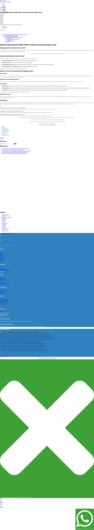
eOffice (1, 254)
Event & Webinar (3, 278)
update (3, 229)
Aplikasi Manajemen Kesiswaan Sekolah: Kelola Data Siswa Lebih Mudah (15, 148)
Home (4, 3)
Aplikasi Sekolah (5, 214)
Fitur (3, 221)
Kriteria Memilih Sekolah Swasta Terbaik (11, 36)
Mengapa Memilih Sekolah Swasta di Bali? (11, 35)
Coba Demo (2, 10)
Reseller (1, 291)
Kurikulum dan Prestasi (10, 41)
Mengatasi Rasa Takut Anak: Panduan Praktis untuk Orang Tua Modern (13, 68)
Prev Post (2, 137)
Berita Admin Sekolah (6, 217)
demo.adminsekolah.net (52, 125)
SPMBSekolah (2, 258)
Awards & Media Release (4, 270)
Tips (3, 227)
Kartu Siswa (2, 252)
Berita (3, 216)
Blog (3, 13)
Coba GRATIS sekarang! (59, 53)
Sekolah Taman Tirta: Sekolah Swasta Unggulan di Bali (13, 37)
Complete (4, 219)
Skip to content (3, 0)
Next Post (2, 138)
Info (2, 222)
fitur (3, 5)
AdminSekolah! (62, 121)
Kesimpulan (7, 42)
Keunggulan (4, 223)
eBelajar (1, 261)
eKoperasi (2, 259)
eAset (1, 255)
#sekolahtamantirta (6, 135)
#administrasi (4, 128)
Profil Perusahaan (3, 268)
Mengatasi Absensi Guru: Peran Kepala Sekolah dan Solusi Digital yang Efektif (14, 92)
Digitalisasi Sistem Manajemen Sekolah (13, 39)
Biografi (3, 218)
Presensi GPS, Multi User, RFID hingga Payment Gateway (12, 149)
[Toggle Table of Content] (0, 32)
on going (3, 224)
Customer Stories (3, 279)
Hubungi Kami (5, 12)
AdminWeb (4, 26)
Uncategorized (5, 228)
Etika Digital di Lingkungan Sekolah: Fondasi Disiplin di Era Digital (14, 153)
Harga (4, 6)
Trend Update (2, 282)
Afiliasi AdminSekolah (4, 290)
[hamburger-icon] (93, 3)
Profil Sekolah (9, 38)
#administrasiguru (5, 129)
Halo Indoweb (2, 302)
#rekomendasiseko (5, 131)
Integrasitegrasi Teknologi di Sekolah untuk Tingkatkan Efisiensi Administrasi (16, 151)
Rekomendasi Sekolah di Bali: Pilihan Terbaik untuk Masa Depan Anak (15, 34)
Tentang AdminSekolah (4, 299)
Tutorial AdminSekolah (4, 301)
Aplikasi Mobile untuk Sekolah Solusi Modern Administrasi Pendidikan (15, 152)
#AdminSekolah (5, 130)
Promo (3, 225)
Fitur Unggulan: (9, 40)
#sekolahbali (4, 134)
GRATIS (45, 125)
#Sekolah (4, 133)
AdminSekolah (52, 123)
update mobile (5, 230)
